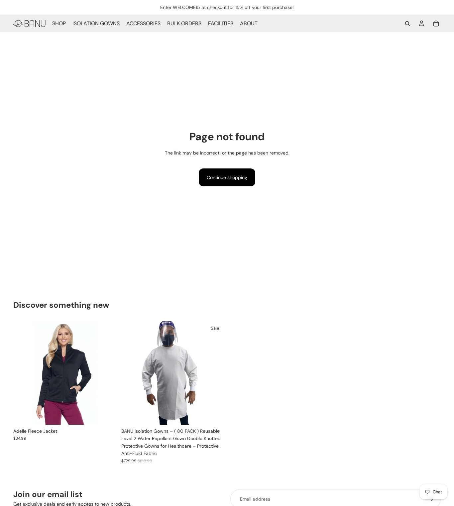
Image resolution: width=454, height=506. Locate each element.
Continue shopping (227, 177)
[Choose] (107, 414)
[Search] (407, 23)
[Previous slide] (23, 373)
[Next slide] (107, 373)
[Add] (215, 414)
